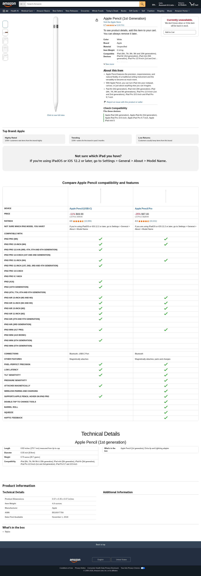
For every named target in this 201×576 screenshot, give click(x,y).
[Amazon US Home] (75, 561)
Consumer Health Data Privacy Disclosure (103, 568)
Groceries (85, 11)
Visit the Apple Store (112, 22)
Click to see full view (56, 115)
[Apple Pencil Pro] (166, 188)
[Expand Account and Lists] (175, 5)
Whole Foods (98, 11)
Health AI (15, 11)
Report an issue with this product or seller (125, 102)
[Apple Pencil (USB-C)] (100, 188)
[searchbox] (82, 4)
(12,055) (88, 221)
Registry (160, 11)
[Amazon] (9, 4)
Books (123, 11)
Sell (143, 11)
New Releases (72, 11)
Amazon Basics (43, 11)
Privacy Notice (80, 568)
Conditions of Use (66, 568)
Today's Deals (112, 11)
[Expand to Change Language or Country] (108, 560)
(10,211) (153, 221)
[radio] (5, 24)
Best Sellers (58, 11)
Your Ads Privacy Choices (130, 568)
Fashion (151, 11)
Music (169, 11)
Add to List (169, 32)
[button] (5, 11)
